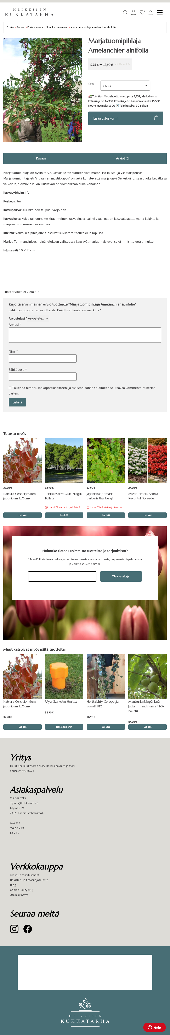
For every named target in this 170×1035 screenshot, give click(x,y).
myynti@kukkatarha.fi (24, 803)
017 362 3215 (18, 798)
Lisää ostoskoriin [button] (64, 727)
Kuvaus (41, 158)
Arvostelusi (18, 318)
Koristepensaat (35, 27)
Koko (92, 83)
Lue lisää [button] (23, 515)
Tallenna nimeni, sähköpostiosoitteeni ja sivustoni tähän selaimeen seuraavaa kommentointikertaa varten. (82, 391)
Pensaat (21, 27)
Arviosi (15, 324)
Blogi (13, 885)
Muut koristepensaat (57, 27)
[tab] (41, 158)
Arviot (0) (122, 158)
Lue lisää (64, 515)
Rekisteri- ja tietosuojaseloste (29, 880)
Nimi (13, 351)
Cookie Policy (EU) (21, 890)
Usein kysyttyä (19, 895)
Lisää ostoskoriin (105, 118)
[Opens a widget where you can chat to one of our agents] (154, 1028)
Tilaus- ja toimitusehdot (24, 875)
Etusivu (11, 27)
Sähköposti (18, 369)
